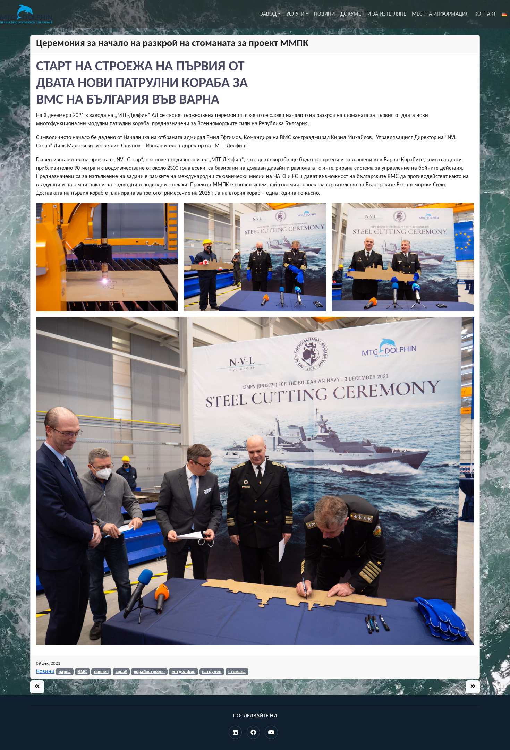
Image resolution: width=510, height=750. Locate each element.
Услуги (295, 14)
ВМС (82, 671)
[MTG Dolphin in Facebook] (253, 733)
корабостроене (149, 671)
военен (101, 671)
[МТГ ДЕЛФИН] (26, 14)
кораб (121, 671)
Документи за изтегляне (373, 14)
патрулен (211, 671)
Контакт (485, 14)
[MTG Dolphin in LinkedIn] (235, 733)
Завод (268, 14)
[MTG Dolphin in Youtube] (271, 733)
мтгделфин (183, 671)
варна (65, 671)
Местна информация (440, 14)
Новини (324, 14)
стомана (237, 671)
